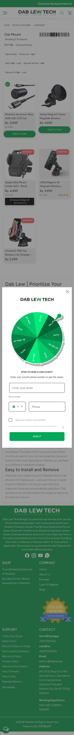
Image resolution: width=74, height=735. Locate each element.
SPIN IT (37, 436)
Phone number (14, 397)
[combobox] (17, 407)
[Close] (67, 291)
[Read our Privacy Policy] (63, 427)
